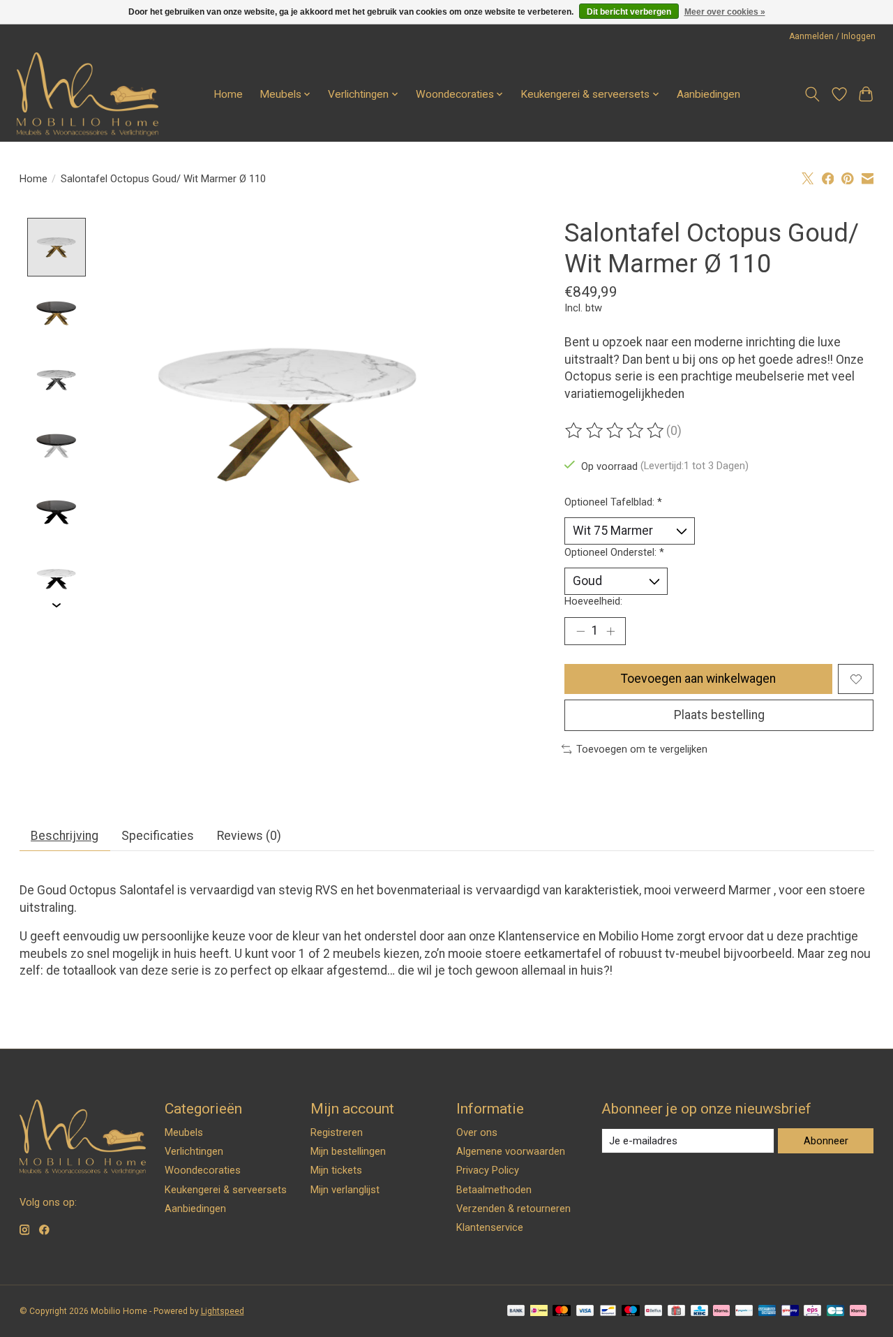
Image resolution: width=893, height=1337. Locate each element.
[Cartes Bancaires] (835, 1311)
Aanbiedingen (708, 94)
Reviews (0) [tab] (249, 836)
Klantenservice (540, 936)
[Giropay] (790, 1311)
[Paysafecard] (744, 1311)
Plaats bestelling (719, 715)
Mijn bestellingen (348, 1151)
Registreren (336, 1132)
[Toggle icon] (812, 94)
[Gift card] (676, 1311)
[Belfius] (653, 1311)
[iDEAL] (539, 1311)
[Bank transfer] (516, 1311)
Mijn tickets (336, 1170)
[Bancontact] (608, 1311)
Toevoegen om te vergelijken (641, 749)
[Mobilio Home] (87, 94)
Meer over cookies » (724, 12)
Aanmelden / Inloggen (832, 36)
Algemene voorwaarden (510, 1151)
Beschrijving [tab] (64, 836)
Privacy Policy (487, 1170)
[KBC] (699, 1311)
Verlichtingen (194, 1151)
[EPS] (812, 1311)
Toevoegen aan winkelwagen (698, 679)
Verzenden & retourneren (513, 1208)
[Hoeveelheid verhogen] (610, 631)
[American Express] (767, 1311)
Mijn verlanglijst (345, 1189)
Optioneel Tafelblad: (613, 502)
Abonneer (826, 1141)
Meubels (184, 1132)
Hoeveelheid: (593, 601)
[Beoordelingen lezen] (615, 431)
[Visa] (585, 1311)
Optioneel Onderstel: (614, 552)
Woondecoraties (203, 1170)
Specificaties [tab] (157, 836)
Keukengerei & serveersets (226, 1189)
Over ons (476, 1132)
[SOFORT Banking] (721, 1311)
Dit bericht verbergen (629, 12)
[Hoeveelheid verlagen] (580, 631)
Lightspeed (222, 1311)
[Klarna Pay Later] (858, 1311)
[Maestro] (631, 1311)
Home (228, 94)
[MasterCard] (562, 1311)
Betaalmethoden (494, 1189)
